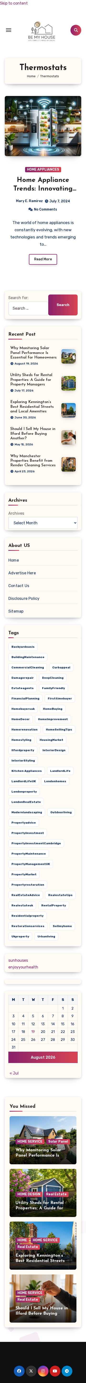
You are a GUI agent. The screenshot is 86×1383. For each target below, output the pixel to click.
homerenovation (24, 729)
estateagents (22, 688)
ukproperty (20, 936)
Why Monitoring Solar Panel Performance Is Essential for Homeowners (33, 352)
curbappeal (61, 667)
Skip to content (14, 3)
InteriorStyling (23, 760)
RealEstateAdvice (25, 895)
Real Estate (56, 1194)
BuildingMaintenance (27, 657)
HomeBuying (52, 709)
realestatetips (60, 895)
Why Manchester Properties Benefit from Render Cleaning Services (33, 460)
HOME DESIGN (28, 1194)
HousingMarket (51, 740)
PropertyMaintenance (28, 853)
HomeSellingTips (59, 729)
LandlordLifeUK (23, 781)
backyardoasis (23, 646)
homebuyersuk (23, 709)
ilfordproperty (22, 750)
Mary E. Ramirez (29, 201)
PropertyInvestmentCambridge (36, 843)
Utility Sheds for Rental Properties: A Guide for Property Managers (31, 379)
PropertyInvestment (27, 833)
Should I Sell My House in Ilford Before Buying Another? (32, 433)
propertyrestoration (27, 884)
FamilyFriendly (53, 688)
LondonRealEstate (26, 802)
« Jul (14, 1073)
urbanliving (46, 936)
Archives (16, 513)
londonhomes (55, 781)
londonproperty (24, 791)
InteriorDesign (54, 750)
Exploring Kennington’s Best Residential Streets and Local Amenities (32, 406)
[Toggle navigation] (8, 30)
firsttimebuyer (60, 698)
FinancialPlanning (25, 698)
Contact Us (18, 585)
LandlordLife (60, 771)
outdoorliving (61, 812)
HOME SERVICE (30, 1142)
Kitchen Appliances (26, 771)
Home (13, 560)
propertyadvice (23, 822)
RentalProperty (53, 905)
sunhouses (18, 960)
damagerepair (22, 677)
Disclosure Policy (23, 598)
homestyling (21, 740)
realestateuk (22, 905)
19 (33, 1032)
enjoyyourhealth (23, 967)
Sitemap (15, 611)
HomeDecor (20, 719)
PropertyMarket (24, 874)
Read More (43, 259)
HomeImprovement (53, 719)
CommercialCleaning (27, 667)
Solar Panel (58, 1142)
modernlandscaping (26, 812)
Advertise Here (22, 573)
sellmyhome (62, 926)
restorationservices (27, 926)
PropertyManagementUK (30, 864)
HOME (22, 1240)
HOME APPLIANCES (43, 169)
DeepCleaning (53, 677)
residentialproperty (27, 915)
